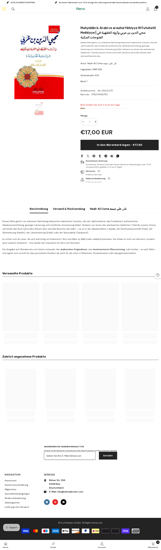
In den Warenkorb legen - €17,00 (119, 144)
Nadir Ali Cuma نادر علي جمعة (108, 209)
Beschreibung (39, 209)
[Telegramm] (105, 155)
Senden (108, 455)
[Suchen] (13, 9)
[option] (39, 62)
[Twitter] (87, 155)
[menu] (4, 9)
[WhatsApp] (117, 155)
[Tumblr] (99, 155)
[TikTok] (64, 502)
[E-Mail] (111, 155)
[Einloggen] (148, 9)
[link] (21, 337)
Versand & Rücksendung (69, 209)
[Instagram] (47, 502)
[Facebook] (81, 155)
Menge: (84, 115)
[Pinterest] (93, 155)
